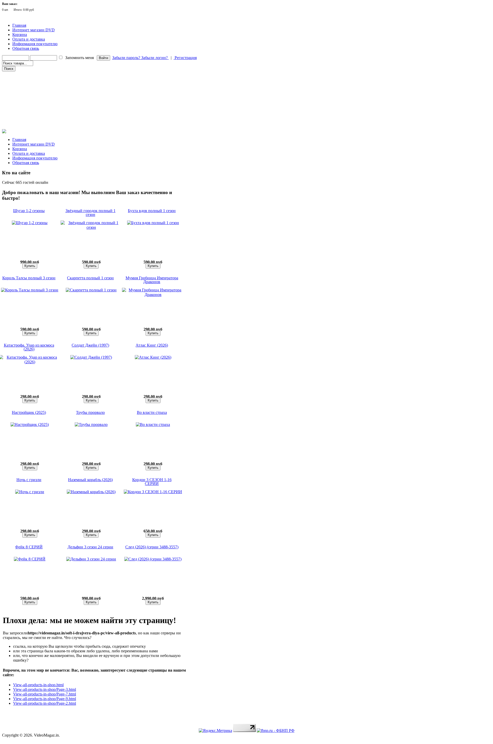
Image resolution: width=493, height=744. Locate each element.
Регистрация (185, 57)
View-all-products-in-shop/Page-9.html (44, 699)
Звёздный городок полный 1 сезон (90, 212)
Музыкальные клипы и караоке (27, 103)
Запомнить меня (79, 57)
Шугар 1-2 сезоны (29, 210)
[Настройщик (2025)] (30, 424)
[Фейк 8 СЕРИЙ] (29, 559)
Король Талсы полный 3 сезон (28, 278)
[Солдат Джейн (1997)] (91, 357)
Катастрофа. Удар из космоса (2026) (29, 347)
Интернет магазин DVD (33, 30)
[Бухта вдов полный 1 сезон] (153, 223)
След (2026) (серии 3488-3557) (151, 547)
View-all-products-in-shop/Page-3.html (44, 689)
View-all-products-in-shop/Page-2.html (44, 703)
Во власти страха (152, 412)
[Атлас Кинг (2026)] (153, 357)
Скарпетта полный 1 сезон (90, 278)
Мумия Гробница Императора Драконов (152, 280)
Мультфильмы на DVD (21, 89)
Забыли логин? (155, 57)
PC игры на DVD (17, 110)
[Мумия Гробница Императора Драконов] (153, 294)
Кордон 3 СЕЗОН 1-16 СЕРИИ (152, 482)
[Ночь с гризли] (29, 492)
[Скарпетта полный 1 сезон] (91, 290)
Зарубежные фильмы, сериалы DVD (30, 75)
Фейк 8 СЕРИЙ (29, 547)
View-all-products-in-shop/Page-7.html (44, 694)
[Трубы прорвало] (91, 424)
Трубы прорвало (90, 412)
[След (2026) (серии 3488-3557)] (153, 559)
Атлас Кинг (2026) (152, 345)
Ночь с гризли (28, 480)
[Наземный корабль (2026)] (91, 492)
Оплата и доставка (28, 39)
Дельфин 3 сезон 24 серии (90, 547)
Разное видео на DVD (20, 96)
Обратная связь (25, 48)
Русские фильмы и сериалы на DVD (30, 82)
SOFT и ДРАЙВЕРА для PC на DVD (30, 118)
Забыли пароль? (126, 57)
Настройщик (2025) (29, 412)
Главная (19, 25)
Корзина (19, 34)
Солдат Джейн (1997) (90, 345)
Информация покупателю (35, 44)
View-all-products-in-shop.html (38, 685)
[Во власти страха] (153, 424)
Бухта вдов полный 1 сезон (152, 210)
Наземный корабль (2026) (90, 480)
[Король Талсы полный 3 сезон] (29, 290)
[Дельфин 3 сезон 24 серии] (91, 559)
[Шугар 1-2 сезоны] (30, 223)
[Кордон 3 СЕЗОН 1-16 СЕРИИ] (153, 492)
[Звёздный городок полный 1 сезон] (91, 227)
